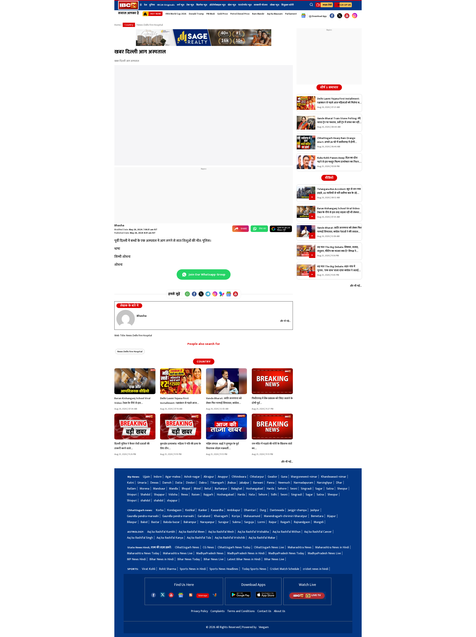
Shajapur (159, 494)
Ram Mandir (258, 14)
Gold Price (222, 14)
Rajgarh (208, 494)
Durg (263, 510)
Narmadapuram (303, 482)
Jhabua (232, 482)
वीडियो (329, 177)
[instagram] (354, 16)
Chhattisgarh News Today (234, 547)
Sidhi (274, 494)
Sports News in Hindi (193, 569)
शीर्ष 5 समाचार (329, 87)
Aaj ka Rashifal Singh (140, 537)
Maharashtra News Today (143, 553)
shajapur (172, 500)
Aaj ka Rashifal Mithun (286, 531)
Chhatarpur (257, 476)
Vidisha (172, 494)
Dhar (339, 482)
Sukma (236, 522)
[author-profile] (125, 319)
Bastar (155, 522)
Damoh (166, 482)
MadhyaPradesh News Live (324, 553)
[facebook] (153, 595)
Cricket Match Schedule (284, 569)
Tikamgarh (217, 482)
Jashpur (314, 510)
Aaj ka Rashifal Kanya (170, 537)
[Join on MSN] (221, 293)
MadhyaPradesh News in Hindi (246, 553)
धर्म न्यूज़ (180, 5)
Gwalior (272, 476)
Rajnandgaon (302, 522)
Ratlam (131, 488)
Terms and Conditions (241, 611)
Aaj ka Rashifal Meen (192, 531)
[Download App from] (240, 596)
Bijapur (331, 516)
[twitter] (162, 594)
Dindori (190, 482)
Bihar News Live (213, 559)
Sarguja (249, 522)
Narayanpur (207, 522)
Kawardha (217, 510)
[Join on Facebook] (194, 293)
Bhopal (186, 488)
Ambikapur (233, 510)
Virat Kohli (148, 569)
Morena (144, 488)
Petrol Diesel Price (240, 14)
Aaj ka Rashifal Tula (199, 537)
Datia (178, 482)
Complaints (217, 611)
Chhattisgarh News (187, 547)
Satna (330, 488)
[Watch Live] (307, 598)
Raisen (196, 494)
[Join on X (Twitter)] (201, 293)
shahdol (145, 500)
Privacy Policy (199, 611)
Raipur (273, 522)
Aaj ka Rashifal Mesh (221, 531)
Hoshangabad (254, 488)
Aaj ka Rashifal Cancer (318, 531)
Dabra (203, 482)
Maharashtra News (299, 547)
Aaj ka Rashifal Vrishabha (253, 531)
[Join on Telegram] (208, 293)
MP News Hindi (136, 559)
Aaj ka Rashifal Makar (262, 537)
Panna (270, 482)
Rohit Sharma (167, 569)
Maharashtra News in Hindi (332, 547)
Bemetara (317, 516)
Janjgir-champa (297, 510)
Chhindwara (239, 476)
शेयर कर (262, 228)
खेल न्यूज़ (232, 5)
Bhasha (119, 225)
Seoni (293, 488)
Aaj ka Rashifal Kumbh (161, 531)
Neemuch (284, 482)
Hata (252, 494)
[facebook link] (332, 16)
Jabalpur (244, 482)
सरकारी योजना (261, 5)
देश (145, 5)
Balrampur (190, 522)
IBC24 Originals (166, 5)
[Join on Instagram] (214, 293)
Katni (130, 482)
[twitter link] (339, 16)
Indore (158, 476)
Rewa (184, 494)
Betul (207, 488)
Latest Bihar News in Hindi (243, 559)
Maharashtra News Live (177, 553)
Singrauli (306, 488)
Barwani (258, 482)
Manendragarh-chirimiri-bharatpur (285, 516)
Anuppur (223, 476)
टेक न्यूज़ (190, 5)
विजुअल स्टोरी (287, 5)
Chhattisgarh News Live (269, 547)
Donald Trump (196, 14)
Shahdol (145, 494)
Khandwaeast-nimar (333, 476)
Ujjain (146, 476)
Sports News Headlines (224, 569)
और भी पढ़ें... (285, 321)
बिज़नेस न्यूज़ (201, 5)
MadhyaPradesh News (209, 553)
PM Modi (210, 14)
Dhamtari (250, 510)
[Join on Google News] (228, 293)
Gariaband (204, 516)
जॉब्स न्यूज (274, 5)
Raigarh (285, 522)
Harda (270, 488)
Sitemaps (202, 595)
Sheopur (342, 488)
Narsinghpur (324, 482)
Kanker (202, 510)
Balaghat (236, 488)
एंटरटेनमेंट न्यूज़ (245, 5)
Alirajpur (209, 476)
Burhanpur (221, 488)
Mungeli (319, 522)
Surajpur (223, 522)
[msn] (214, 595)
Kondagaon (174, 510)
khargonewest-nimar (304, 476)
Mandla (173, 488)
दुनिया (152, 5)
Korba (159, 510)
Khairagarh (221, 516)
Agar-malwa (172, 476)
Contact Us (264, 611)
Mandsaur (159, 488)
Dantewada (277, 510)
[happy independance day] (203, 45)
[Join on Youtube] (235, 293)
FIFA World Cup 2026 (176, 14)
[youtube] (346, 16)
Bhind (197, 488)
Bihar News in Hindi (161, 559)
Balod (144, 522)
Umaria (142, 482)
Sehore (282, 488)
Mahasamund (252, 516)
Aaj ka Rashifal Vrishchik (230, 537)
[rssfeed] (190, 595)
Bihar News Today (188, 559)
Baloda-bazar (171, 522)
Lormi (261, 522)
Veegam (264, 627)
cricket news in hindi (315, 569)
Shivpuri (132, 494)
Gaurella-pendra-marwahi (143, 516)
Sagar (319, 488)
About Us (279, 611)
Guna (284, 476)
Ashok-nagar (192, 476)
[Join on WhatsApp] (187, 293)
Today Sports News (254, 569)
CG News (208, 547)
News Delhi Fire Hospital (129, 351)
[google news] (303, 15)
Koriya (236, 516)
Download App (319, 16)
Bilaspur (132, 522)
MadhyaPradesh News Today (286, 553)
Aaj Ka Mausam (275, 14)
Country (129, 25)
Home (117, 25)
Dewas (154, 482)
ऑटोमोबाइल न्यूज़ (217, 5)
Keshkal (190, 510)
